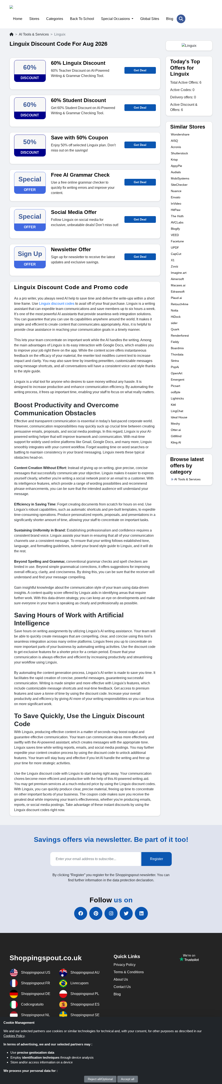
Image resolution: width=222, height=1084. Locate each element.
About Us (121, 979)
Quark (175, 329)
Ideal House (179, 417)
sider (174, 323)
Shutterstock (179, 153)
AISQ (174, 140)
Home (17, 19)
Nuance (176, 191)
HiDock (176, 316)
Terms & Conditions (129, 972)
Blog (169, 19)
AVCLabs (177, 222)
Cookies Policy (13, 1036)
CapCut (176, 254)
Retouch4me (179, 304)
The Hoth (177, 216)
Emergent (177, 379)
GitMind (176, 436)
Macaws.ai (178, 285)
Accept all (127, 1079)
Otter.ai (176, 430)
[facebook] (80, 913)
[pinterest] (95, 913)
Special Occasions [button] (116, 19)
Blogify (175, 228)
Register (156, 859)
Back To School (82, 19)
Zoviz (174, 266)
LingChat (177, 411)
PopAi (175, 367)
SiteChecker (179, 184)
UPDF (175, 247)
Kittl (173, 404)
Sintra (175, 360)
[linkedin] (141, 913)
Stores (34, 19)
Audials (176, 172)
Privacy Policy (124, 965)
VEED (175, 235)
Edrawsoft (177, 291)
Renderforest (180, 335)
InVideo (176, 203)
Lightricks (177, 398)
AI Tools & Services (34, 34)
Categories (54, 19)
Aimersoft (177, 279)
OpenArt (176, 373)
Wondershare (180, 134)
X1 (173, 260)
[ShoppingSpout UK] (31, 10)
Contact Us (122, 987)
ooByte (175, 392)
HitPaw (175, 210)
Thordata (177, 354)
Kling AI (176, 442)
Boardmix (177, 348)
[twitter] (126, 913)
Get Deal (140, 70)
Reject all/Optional (100, 1079)
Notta (174, 310)
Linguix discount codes (56, 303)
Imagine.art (178, 272)
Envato (175, 197)
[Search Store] (181, 19)
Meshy (175, 423)
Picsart (175, 386)
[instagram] (111, 913)
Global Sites (149, 19)
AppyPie (176, 166)
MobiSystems (180, 178)
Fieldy (175, 342)
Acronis (176, 147)
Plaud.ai (176, 298)
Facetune (177, 241)
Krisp (174, 159)
